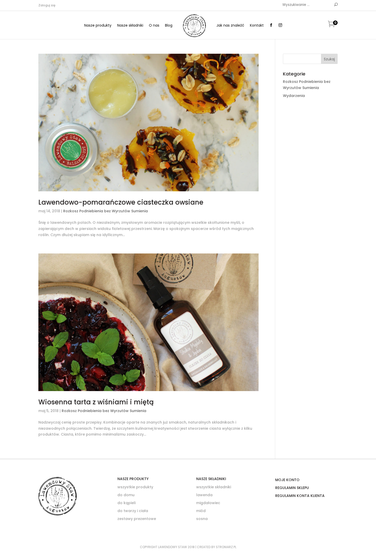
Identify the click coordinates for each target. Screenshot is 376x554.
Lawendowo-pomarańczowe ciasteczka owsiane (120, 202)
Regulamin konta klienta (300, 495)
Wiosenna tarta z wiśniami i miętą (96, 402)
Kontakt (257, 26)
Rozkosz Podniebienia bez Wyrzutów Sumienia (105, 211)
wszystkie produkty (135, 487)
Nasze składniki (130, 26)
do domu (126, 494)
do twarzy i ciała (132, 510)
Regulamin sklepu (292, 487)
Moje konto (287, 479)
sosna (202, 518)
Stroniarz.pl (226, 547)
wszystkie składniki (213, 487)
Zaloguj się (47, 5)
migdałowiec (208, 502)
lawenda (204, 494)
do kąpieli (126, 502)
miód (201, 510)
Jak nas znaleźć (230, 26)
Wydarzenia (294, 95)
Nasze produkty (98, 26)
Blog (168, 26)
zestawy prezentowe (136, 518)
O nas (154, 26)
